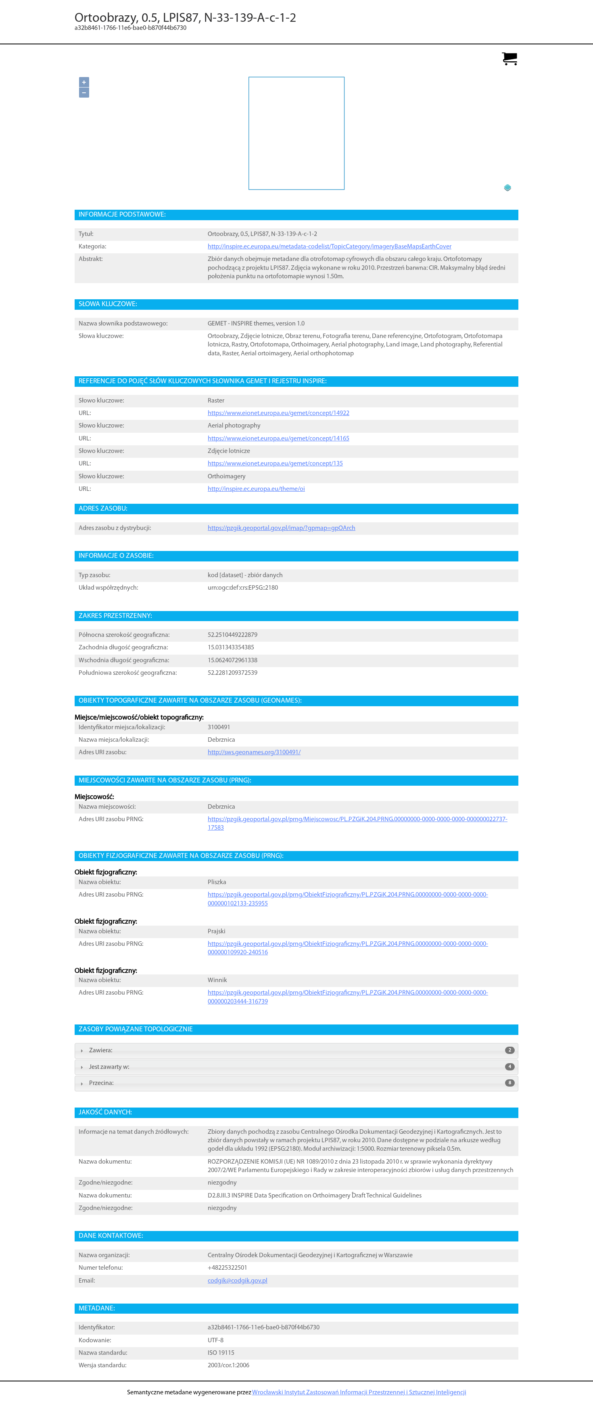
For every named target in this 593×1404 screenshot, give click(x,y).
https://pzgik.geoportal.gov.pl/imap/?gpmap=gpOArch (281, 528)
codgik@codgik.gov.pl (237, 1281)
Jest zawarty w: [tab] (300, 1067)
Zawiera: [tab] (300, 1050)
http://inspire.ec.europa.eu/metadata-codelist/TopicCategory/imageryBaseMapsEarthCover (329, 247)
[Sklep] (509, 59)
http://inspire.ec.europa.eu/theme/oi (256, 489)
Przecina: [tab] (300, 1083)
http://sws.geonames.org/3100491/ (254, 752)
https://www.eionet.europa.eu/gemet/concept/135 (275, 464)
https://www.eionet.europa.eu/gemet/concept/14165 (278, 439)
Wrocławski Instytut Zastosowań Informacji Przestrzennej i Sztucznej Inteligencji (359, 1392)
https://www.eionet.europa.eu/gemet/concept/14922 (278, 413)
